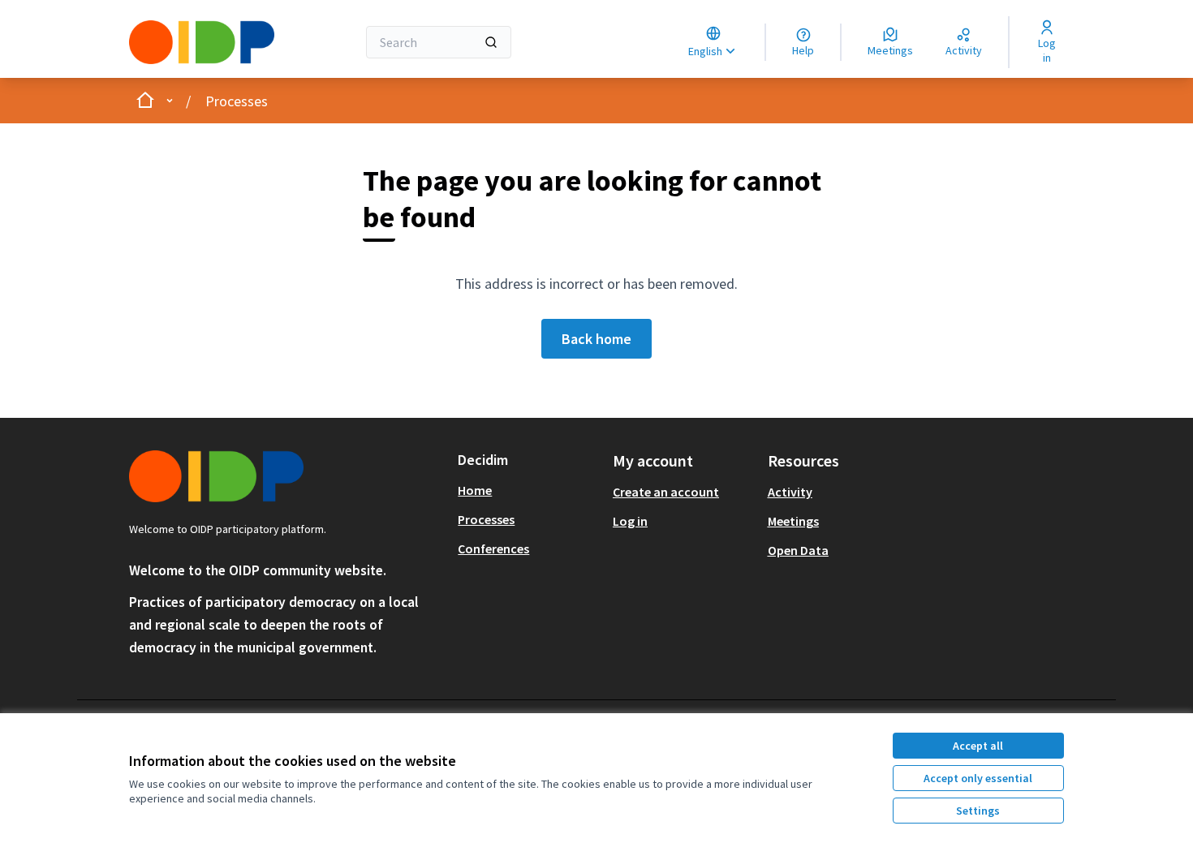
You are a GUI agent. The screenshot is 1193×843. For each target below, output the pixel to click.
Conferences (493, 548)
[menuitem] (529, 490)
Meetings (793, 521)
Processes (236, 101)
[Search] (491, 42)
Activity (790, 492)
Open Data (798, 550)
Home (475, 490)
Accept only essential (978, 778)
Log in (630, 521)
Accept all (978, 745)
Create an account (666, 492)
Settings (978, 810)
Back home (596, 338)
